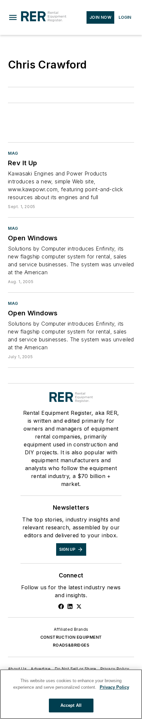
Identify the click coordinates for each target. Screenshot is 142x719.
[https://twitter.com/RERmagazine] (79, 606)
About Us (17, 668)
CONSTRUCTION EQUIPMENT (71, 637)
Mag (13, 153)
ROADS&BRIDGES (71, 645)
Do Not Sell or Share (75, 668)
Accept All (71, 705)
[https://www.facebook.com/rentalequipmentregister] (61, 606)
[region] (71, 694)
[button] (13, 17)
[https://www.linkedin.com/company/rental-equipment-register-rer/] (70, 606)
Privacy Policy (114, 668)
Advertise (41, 668)
